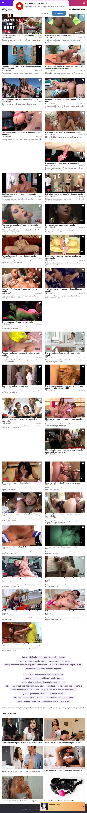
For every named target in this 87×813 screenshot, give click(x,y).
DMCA (31, 809)
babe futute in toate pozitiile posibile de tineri (64, 686)
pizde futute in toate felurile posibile (25, 690)
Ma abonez (59, 13)
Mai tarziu (44, 13)
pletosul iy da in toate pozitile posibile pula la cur (24, 686)
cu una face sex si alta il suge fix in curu (66, 665)
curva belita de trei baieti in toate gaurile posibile (43, 674)
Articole (24, 809)
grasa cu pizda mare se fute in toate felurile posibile (43, 694)
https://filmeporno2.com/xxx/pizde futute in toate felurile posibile (43, 701)
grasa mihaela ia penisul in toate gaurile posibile (43, 678)
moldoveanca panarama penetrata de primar (43, 669)
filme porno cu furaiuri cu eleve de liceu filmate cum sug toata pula (43, 661)
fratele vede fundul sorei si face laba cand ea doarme (43, 657)
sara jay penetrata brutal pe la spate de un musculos (26, 665)
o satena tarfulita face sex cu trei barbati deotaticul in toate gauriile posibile (43, 697)
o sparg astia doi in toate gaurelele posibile (59, 690)
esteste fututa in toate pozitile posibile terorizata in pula (43, 682)
